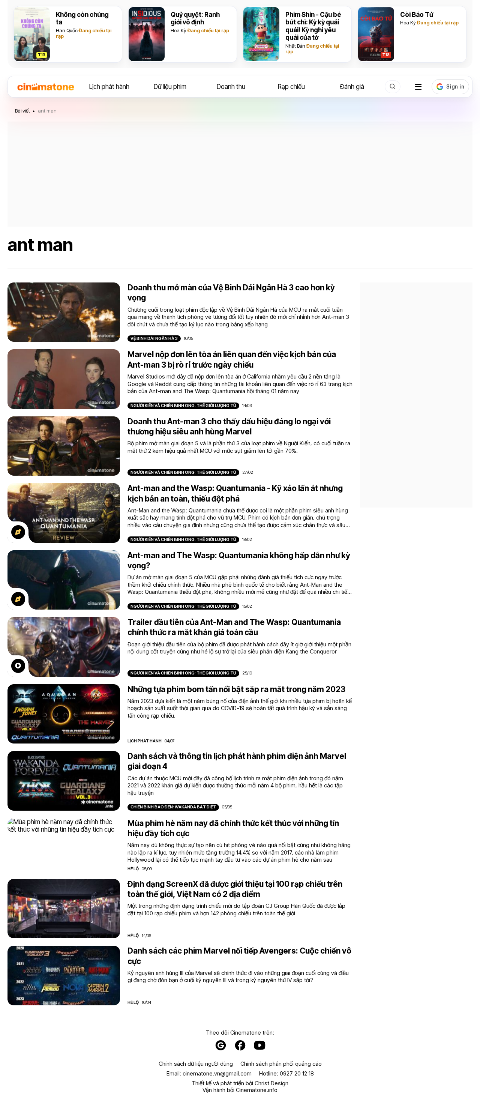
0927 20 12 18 (297, 1073)
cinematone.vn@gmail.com (217, 1073)
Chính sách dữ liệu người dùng (196, 1063)
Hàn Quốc (67, 30)
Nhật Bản (295, 46)
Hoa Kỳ (178, 30)
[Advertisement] (240, 174)
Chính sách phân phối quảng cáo (281, 1063)
